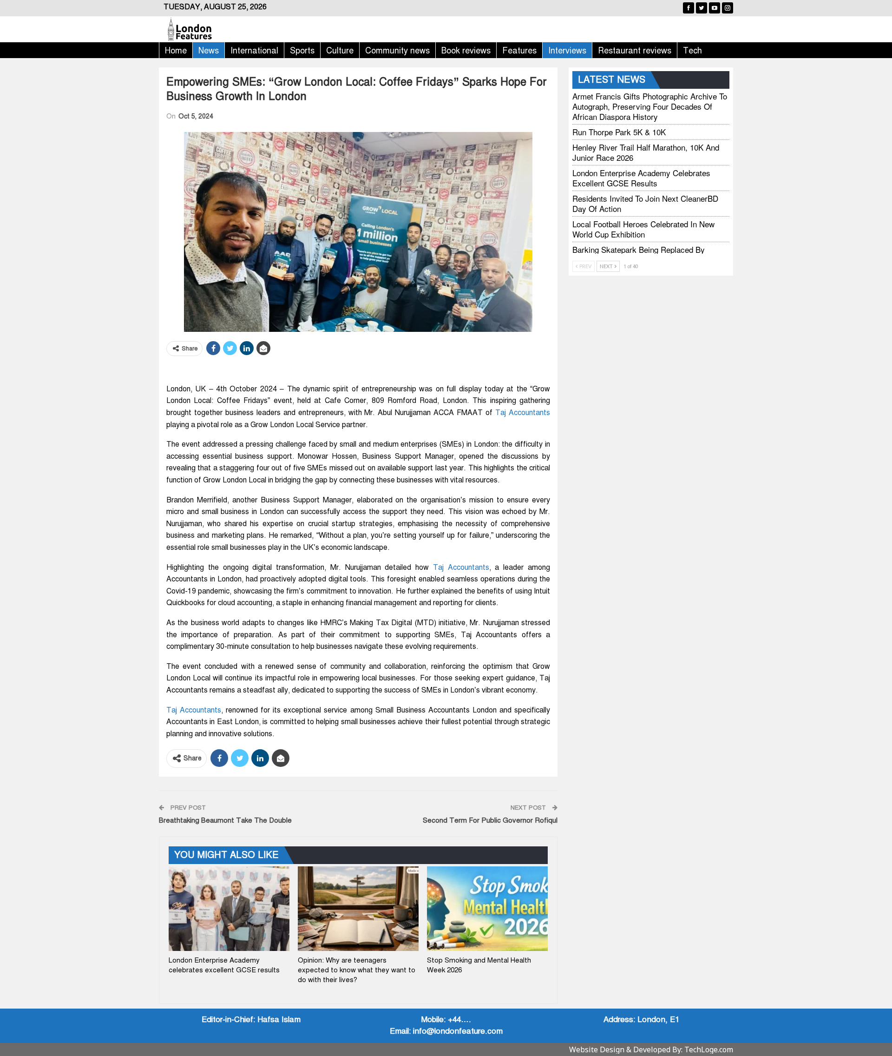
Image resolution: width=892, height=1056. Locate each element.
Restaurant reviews (634, 51)
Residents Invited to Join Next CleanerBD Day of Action (645, 203)
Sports (302, 51)
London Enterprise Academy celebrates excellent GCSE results (641, 178)
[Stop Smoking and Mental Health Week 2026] (487, 908)
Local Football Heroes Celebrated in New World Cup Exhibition (643, 229)
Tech (692, 51)
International (254, 51)
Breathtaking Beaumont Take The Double (225, 820)
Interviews (567, 51)
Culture (340, 51)
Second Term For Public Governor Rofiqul (490, 820)
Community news (397, 51)
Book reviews (466, 51)
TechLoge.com (708, 1049)
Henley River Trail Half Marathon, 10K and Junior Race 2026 (645, 152)
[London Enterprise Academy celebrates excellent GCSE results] (229, 908)
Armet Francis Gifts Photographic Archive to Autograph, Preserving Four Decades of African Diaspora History (649, 106)
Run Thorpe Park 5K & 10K (619, 132)
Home (176, 51)
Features (519, 51)
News (208, 51)
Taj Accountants (522, 412)
